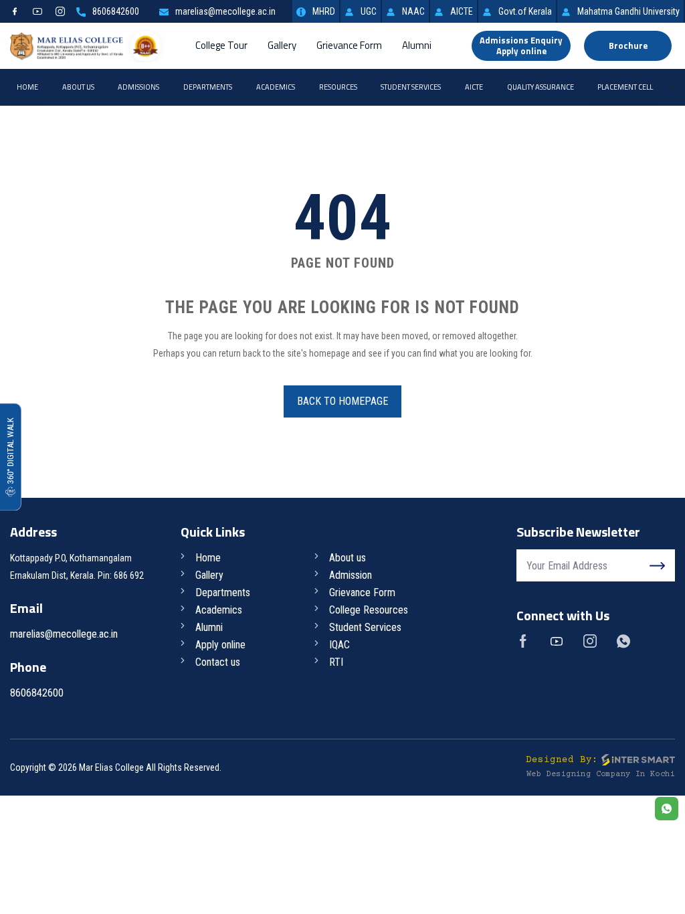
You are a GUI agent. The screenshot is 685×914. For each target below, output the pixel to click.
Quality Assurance (540, 87)
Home (27, 87)
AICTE (461, 11)
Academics (275, 87)
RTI (336, 662)
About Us (78, 87)
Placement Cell (625, 87)
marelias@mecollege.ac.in (225, 11)
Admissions (138, 87)
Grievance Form (349, 45)
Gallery (282, 45)
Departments (207, 87)
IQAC (339, 644)
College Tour (221, 45)
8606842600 (115, 11)
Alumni (416, 45)
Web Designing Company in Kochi (600, 774)
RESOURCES (338, 87)
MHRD (323, 11)
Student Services (411, 87)
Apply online (220, 644)
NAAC (413, 11)
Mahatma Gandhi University (628, 11)
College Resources (368, 610)
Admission (350, 575)
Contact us (217, 662)
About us (347, 557)
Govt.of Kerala (525, 11)
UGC (369, 11)
